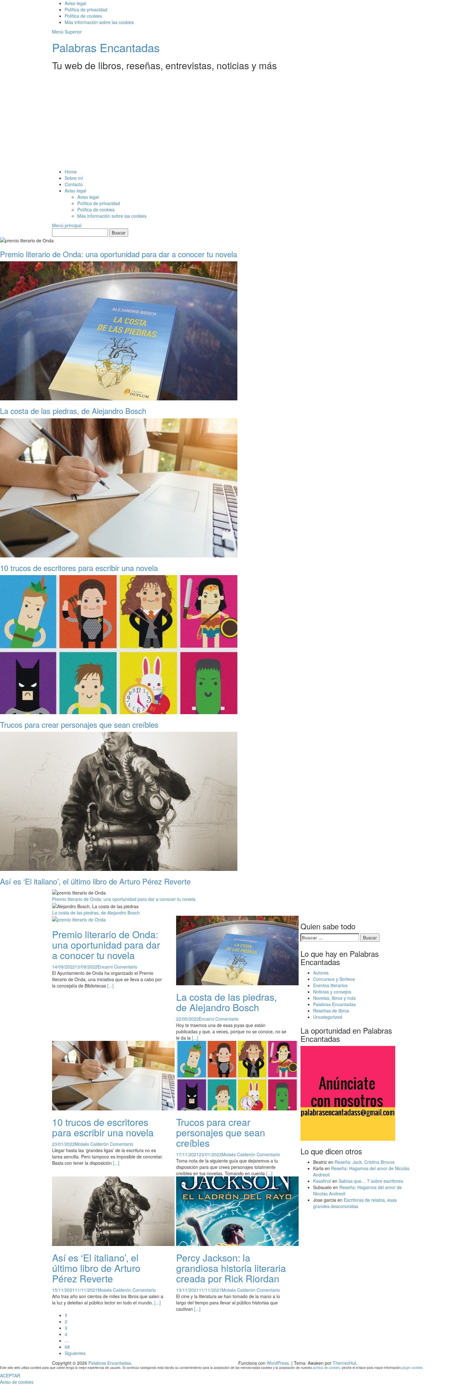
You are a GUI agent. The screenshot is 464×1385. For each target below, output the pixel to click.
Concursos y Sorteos (334, 979)
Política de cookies (83, 16)
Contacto (74, 184)
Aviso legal (75, 3)
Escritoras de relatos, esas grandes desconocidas (355, 1203)
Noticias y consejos (332, 991)
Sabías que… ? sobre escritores (371, 1181)
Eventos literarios (330, 985)
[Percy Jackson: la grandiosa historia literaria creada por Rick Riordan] (237, 1210)
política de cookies (326, 1367)
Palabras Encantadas (106, 47)
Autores (321, 972)
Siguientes (75, 1353)
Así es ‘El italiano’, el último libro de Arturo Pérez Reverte (96, 1268)
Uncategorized (327, 1017)
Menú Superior (67, 31)
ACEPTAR (10, 1375)
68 (67, 1347)
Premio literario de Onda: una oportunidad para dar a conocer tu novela (123, 899)
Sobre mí (74, 178)
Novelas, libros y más (334, 998)
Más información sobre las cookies (99, 22)
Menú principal (66, 225)
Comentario (125, 966)
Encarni (105, 966)
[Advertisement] (232, 121)
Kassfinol (322, 1181)
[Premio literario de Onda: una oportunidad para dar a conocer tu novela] (79, 919)
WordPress (278, 1363)
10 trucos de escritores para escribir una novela (103, 1127)
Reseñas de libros (331, 1010)
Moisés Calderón (92, 1144)
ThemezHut (344, 1363)
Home (71, 171)
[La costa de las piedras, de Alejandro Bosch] (237, 949)
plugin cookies (412, 1367)
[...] (110, 985)
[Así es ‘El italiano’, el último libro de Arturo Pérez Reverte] (113, 1210)
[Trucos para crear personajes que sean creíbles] (237, 1075)
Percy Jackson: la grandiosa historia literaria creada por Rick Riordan (231, 1268)
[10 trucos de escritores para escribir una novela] (113, 1075)
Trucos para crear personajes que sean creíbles (220, 1132)
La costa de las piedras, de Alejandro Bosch (96, 912)
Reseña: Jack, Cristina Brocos (365, 1162)
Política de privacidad (86, 9)
